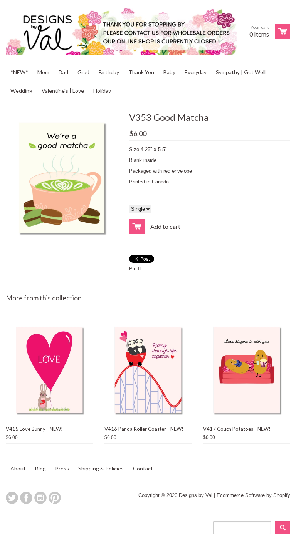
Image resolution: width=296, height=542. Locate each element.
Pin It (135, 269)
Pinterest (55, 498)
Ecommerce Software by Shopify (253, 495)
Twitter (12, 498)
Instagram (40, 498)
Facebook (26, 498)
